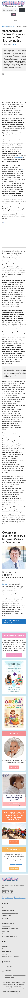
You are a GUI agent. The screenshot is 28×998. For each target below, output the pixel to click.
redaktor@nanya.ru (16, 864)
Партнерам (5, 954)
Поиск (22, 10)
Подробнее (14, 767)
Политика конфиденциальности (10, 956)
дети (22, 169)
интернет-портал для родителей (10, 881)
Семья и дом (5, 931)
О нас (4, 942)
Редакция (5, 946)
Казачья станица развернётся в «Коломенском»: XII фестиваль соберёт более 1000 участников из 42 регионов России (14, 815)
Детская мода (6, 926)
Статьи (5, 903)
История (4, 948)
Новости (4, 907)
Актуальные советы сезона (9, 936)
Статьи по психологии (8, 923)
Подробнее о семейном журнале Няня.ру (11, 621)
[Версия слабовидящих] (13, 14)
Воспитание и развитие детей (10, 913)
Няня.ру (5, 584)
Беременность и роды (8, 910)
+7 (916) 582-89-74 (10, 966)
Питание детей (6, 918)
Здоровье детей (6, 915)
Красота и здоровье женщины (10, 928)
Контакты (6, 962)
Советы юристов (6, 933)
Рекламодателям (7, 951)
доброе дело (19, 157)
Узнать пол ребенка (14, 655)
